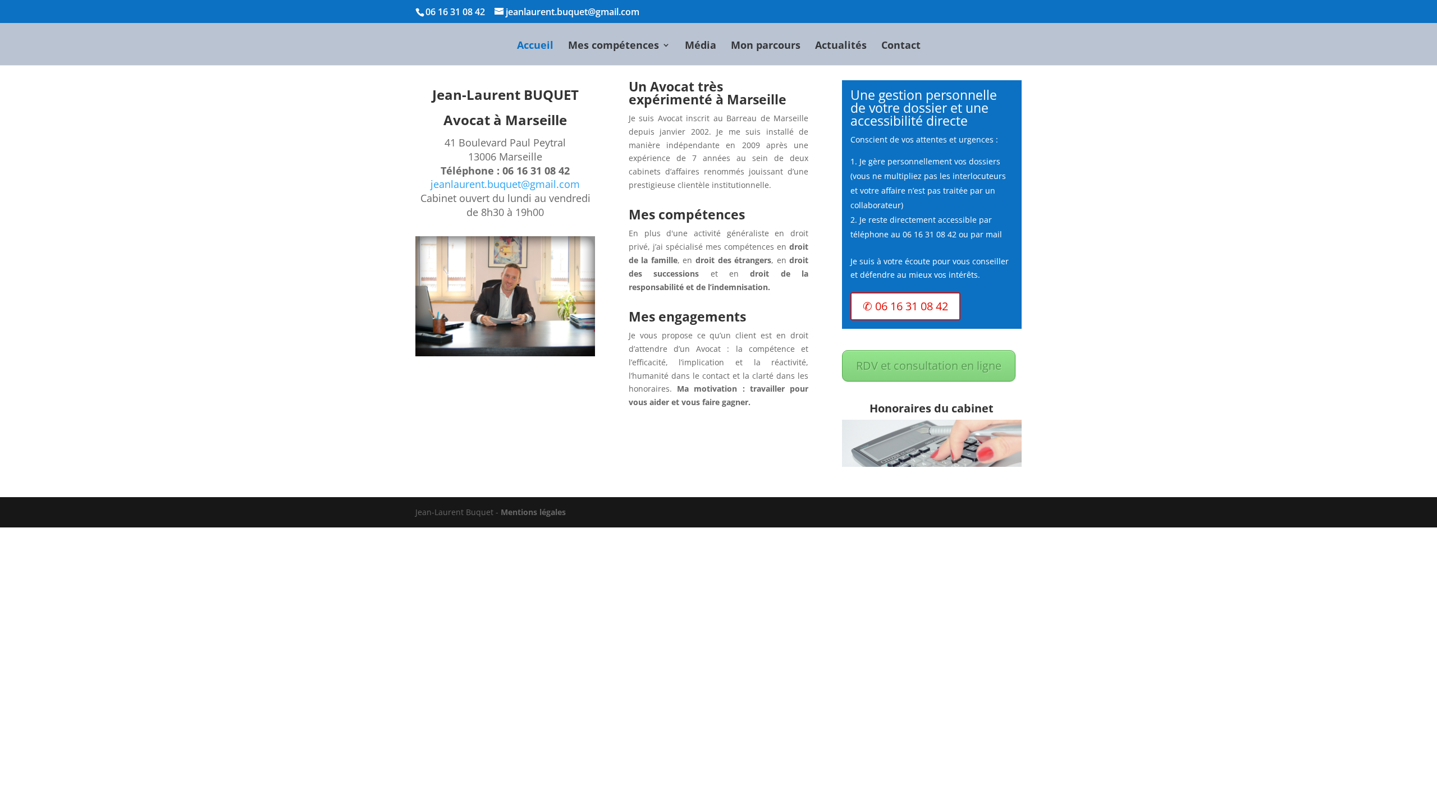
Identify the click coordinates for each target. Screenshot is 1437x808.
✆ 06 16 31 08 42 (905, 306)
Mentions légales (533, 512)
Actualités (841, 46)
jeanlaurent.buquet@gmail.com (505, 184)
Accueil (535, 46)
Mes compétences (613, 46)
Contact (901, 46)
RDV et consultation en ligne (928, 365)
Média (700, 46)
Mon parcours (765, 46)
